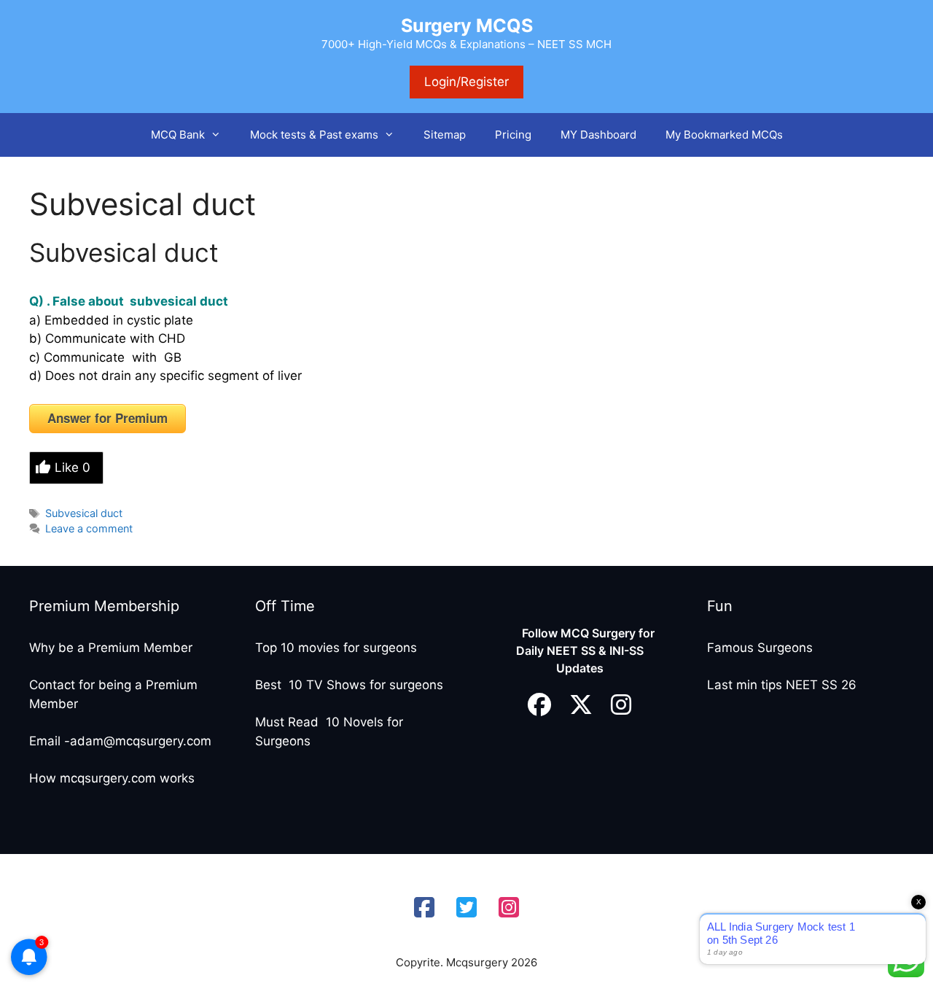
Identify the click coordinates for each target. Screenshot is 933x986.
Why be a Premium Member (110, 647)
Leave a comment (89, 528)
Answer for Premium (107, 418)
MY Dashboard (598, 134)
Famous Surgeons (760, 647)
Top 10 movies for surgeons (336, 647)
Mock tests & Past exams (314, 134)
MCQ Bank (178, 134)
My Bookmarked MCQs (724, 134)
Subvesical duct (124, 252)
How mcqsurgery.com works (112, 778)
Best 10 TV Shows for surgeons (349, 685)
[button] (220, 135)
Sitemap (444, 134)
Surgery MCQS (467, 25)
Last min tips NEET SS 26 (781, 685)
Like (72, 467)
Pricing (513, 134)
